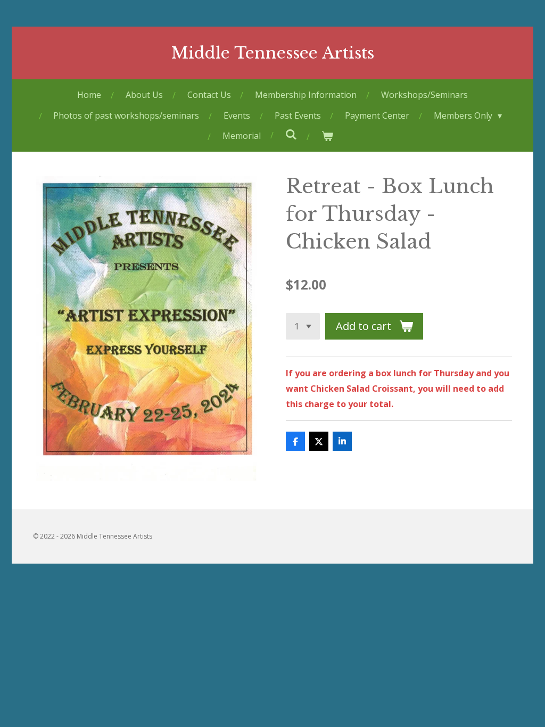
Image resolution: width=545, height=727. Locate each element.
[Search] (290, 134)
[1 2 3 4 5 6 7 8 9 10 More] (303, 326)
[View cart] (327, 136)
